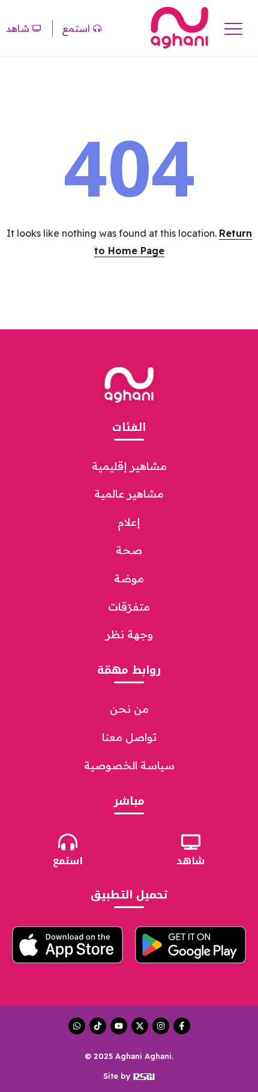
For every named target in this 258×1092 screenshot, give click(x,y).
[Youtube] (118, 1025)
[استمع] (67, 842)
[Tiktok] (97, 1025)
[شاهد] (190, 842)
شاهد (190, 861)
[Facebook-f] (181, 1025)
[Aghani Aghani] (179, 27)
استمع (68, 861)
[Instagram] (160, 1025)
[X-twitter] (139, 1025)
